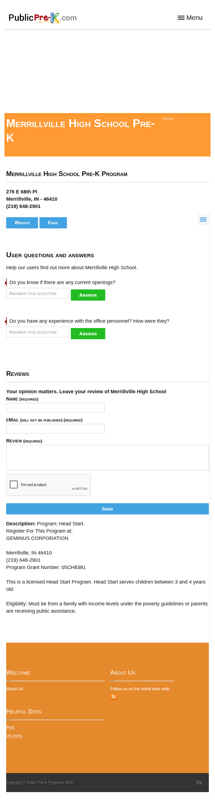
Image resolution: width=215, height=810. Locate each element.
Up (199, 782)
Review (24, 441)
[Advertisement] (107, 71)
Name (22, 399)
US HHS (14, 736)
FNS (10, 727)
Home (168, 118)
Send (107, 508)
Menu (194, 18)
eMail (44, 420)
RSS (113, 696)
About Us (14, 688)
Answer (88, 295)
